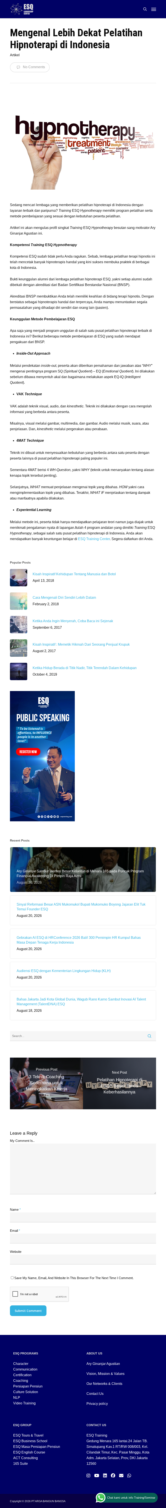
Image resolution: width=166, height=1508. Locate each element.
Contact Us (95, 1394)
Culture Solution (25, 1392)
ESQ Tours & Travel (28, 1435)
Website (15, 1251)
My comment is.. (22, 1141)
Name (15, 1209)
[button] (153, 9)
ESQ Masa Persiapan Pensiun (36, 1446)
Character (20, 1364)
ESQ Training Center (93, 539)
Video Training (24, 1403)
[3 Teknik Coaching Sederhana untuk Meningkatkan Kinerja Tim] (46, 1083)
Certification (22, 1375)
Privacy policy (97, 1403)
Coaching (20, 1380)
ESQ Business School (30, 1441)
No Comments (33, 67)
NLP (16, 1397)
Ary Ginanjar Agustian (103, 1364)
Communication (25, 1369)
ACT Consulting (25, 1458)
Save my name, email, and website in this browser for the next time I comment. (74, 1278)
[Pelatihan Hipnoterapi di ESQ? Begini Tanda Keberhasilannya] (119, 1083)
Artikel (15, 55)
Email (15, 1230)
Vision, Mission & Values (105, 1374)
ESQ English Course (29, 1452)
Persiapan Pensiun (28, 1386)
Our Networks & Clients (104, 1384)
